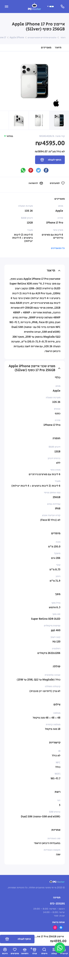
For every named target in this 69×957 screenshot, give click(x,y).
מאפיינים (46, 48)
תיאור (58, 48)
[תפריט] (6, 6)
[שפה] (50, 6)
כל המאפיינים (58, 248)
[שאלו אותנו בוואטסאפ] (59, 947)
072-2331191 (57, 904)
